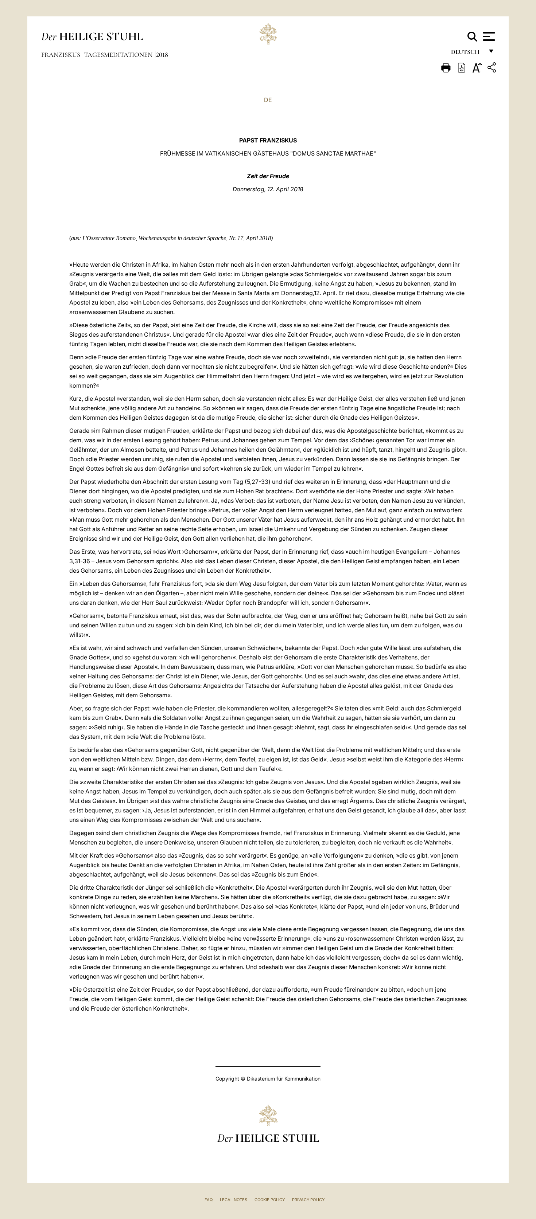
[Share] (493, 68)
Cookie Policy (270, 1199)
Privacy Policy (308, 1199)
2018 (162, 55)
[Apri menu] (488, 36)
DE (268, 99)
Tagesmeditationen (119, 55)
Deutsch (467, 53)
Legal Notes (233, 1199)
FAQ (209, 1199)
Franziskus (61, 55)
